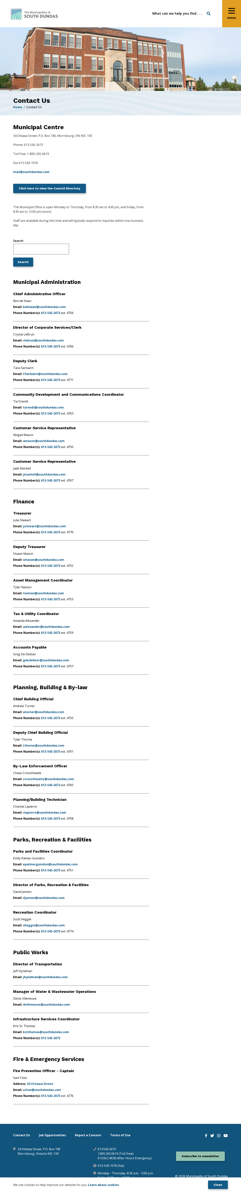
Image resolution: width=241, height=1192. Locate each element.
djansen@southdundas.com (44, 898)
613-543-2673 (50, 313)
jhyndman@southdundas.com (45, 977)
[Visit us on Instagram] (218, 1135)
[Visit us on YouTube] (225, 1135)
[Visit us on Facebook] (206, 1135)
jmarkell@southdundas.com (44, 474)
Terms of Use (120, 1135)
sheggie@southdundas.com (44, 925)
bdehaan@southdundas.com (44, 307)
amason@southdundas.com (44, 441)
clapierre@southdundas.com (44, 812)
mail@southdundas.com (31, 172)
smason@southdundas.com (43, 560)
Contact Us (21, 1135)
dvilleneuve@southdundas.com (46, 1004)
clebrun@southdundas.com (43, 340)
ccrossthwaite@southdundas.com (48, 779)
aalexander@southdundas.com (46, 627)
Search (18, 241)
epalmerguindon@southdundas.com (50, 864)
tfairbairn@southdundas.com (45, 374)
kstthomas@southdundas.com (46, 1032)
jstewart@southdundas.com (44, 526)
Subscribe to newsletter (200, 1156)
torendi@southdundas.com (43, 407)
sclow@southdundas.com (42, 1090)
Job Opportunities (52, 1135)
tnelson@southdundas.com (43, 593)
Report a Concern (88, 1135)
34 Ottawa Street (40, 1084)
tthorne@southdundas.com (43, 745)
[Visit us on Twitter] (212, 1135)
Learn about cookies (103, 1185)
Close (218, 1185)
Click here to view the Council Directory (49, 188)
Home (17, 107)
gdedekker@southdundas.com (46, 660)
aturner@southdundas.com (43, 712)
